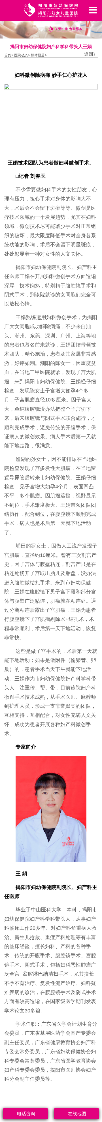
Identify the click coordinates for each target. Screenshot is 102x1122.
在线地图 (77, 1113)
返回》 (91, 54)
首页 (7, 55)
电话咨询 (26, 1113)
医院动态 (21, 55)
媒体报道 (37, 55)
